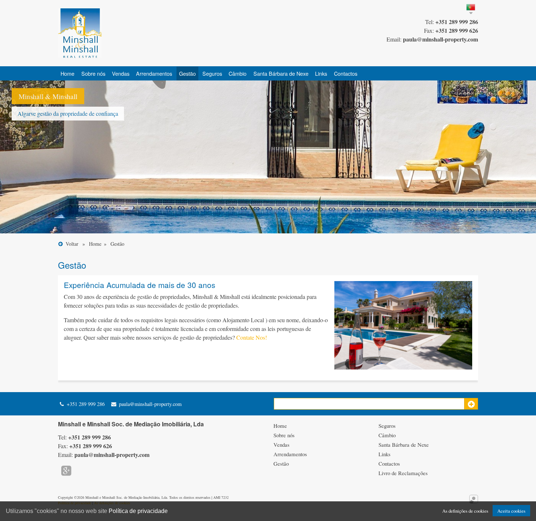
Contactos (345, 73)
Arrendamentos (154, 73)
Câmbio (237, 73)
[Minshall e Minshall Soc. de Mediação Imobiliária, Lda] (80, 33)
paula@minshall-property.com (149, 403)
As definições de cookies (465, 511)
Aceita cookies (511, 511)
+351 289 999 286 (85, 403)
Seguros (212, 73)
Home (67, 73)
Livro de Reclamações (403, 473)
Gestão (187, 73)
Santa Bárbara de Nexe (280, 73)
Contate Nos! (251, 337)
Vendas (120, 73)
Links (321, 73)
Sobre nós (93, 73)
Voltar (73, 243)
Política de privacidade (138, 511)
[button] (471, 404)
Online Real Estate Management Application (473, 499)
